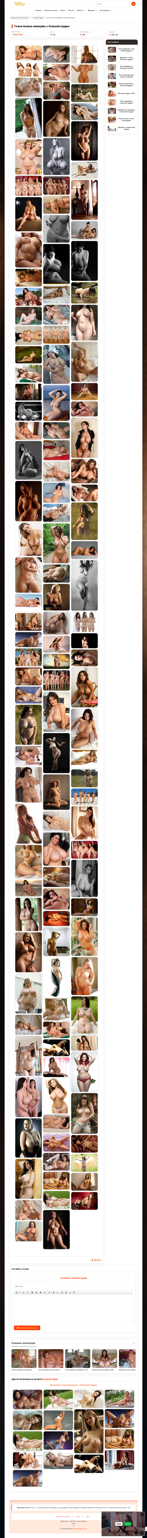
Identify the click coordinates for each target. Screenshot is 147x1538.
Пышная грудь (18, 34)
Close (119, 1524)
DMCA (88, 1516)
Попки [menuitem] (63, 10)
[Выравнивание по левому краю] (32, 1292)
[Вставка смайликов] (45, 1292)
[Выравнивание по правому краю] (40, 1292)
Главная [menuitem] (38, 10)
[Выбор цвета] (57, 1292)
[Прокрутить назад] (128, 1343)
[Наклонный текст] (20, 1292)
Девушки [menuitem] (91, 10)
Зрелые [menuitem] (80, 10)
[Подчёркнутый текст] (24, 1292)
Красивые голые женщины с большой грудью (73, 1385)
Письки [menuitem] (71, 10)
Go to (128, 1524)
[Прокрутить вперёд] (133, 1343)
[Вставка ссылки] (50, 1292)
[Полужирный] (16, 1292)
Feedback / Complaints (63, 1516)
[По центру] (36, 1292)
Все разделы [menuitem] (105, 10)
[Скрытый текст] (62, 1292)
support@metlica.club (80, 1529)
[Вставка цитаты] (66, 1292)
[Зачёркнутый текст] (28, 1292)
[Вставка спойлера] (74, 1292)
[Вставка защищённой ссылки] (53, 1292)
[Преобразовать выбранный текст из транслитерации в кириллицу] (70, 1292)
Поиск (78, 1516)
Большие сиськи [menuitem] (51, 10)
